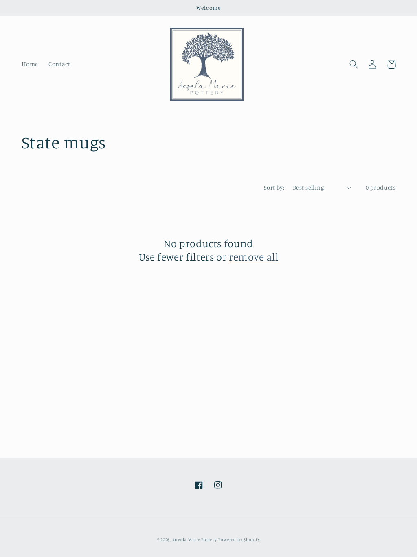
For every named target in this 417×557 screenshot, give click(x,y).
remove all (253, 256)
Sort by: (274, 187)
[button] (354, 64)
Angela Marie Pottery (194, 539)
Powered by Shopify (239, 539)
